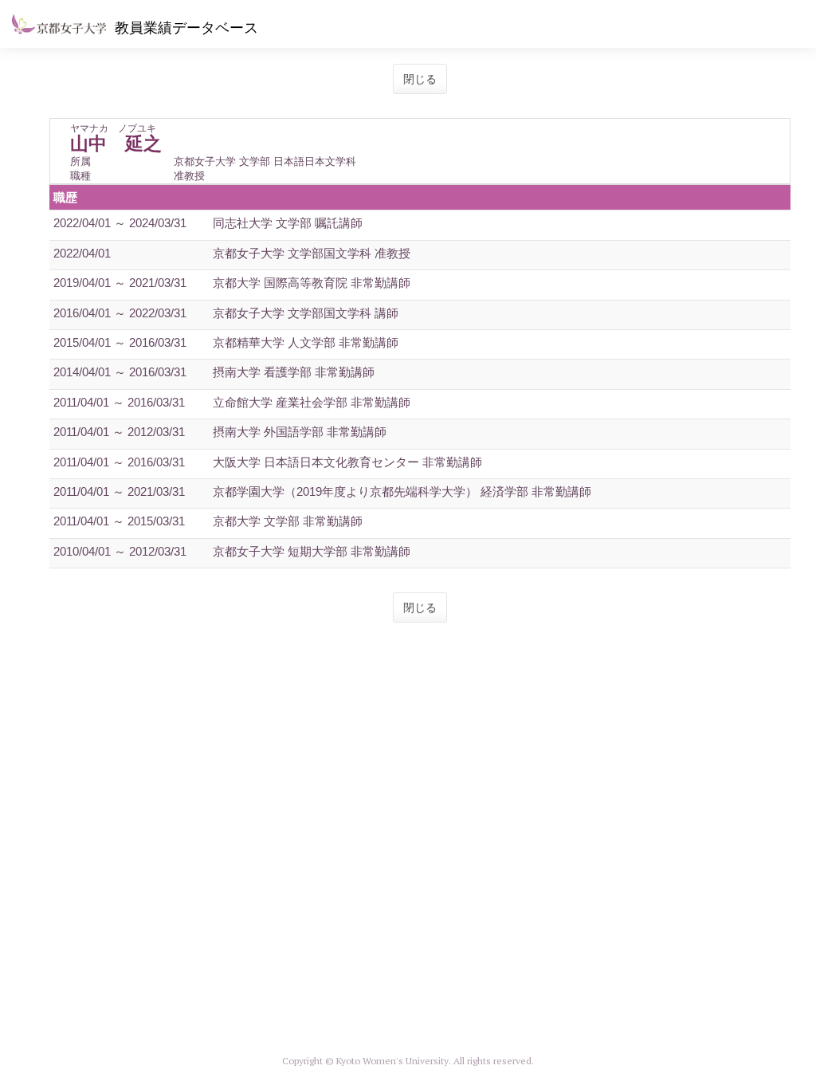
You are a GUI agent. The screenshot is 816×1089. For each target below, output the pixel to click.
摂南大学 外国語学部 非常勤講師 (299, 431)
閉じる (420, 79)
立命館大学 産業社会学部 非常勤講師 (311, 402)
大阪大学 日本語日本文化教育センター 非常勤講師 (347, 462)
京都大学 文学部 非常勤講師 (288, 521)
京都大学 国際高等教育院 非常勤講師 (311, 282)
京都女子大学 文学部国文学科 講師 (305, 313)
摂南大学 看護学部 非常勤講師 (294, 372)
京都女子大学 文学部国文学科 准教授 (311, 253)
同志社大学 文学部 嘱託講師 (288, 223)
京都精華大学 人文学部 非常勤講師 (305, 342)
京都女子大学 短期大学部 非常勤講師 (311, 551)
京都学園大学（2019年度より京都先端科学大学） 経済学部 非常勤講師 (402, 491)
